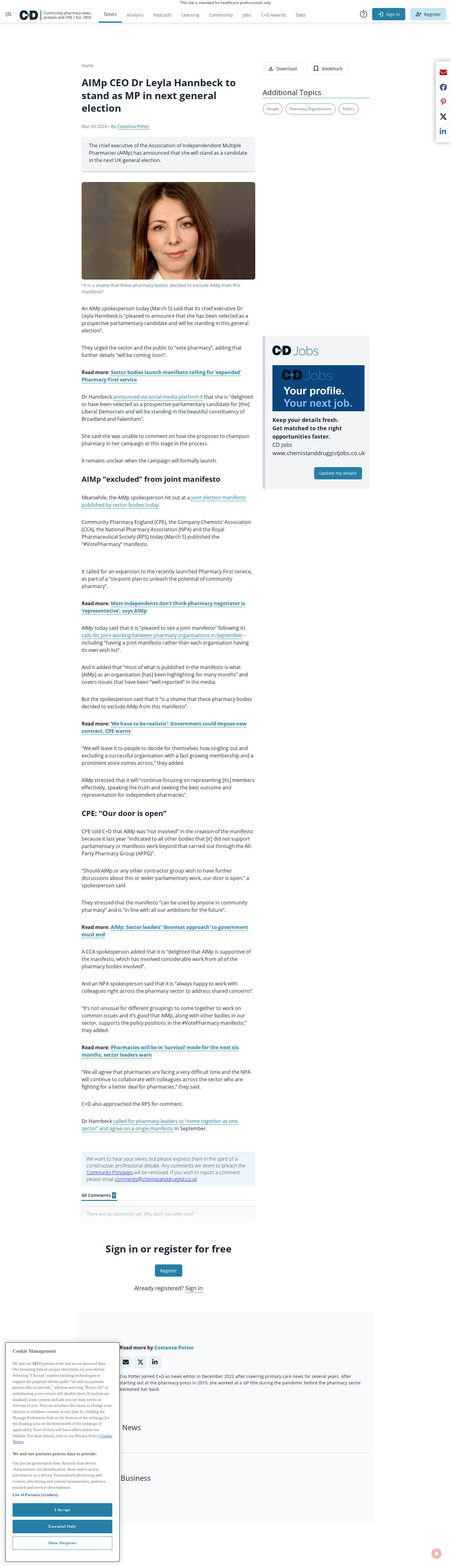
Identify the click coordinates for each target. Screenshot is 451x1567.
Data (303, 16)
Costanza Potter (133, 126)
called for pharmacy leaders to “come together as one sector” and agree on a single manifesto (160, 1125)
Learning (190, 15)
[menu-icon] (8, 14)
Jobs (249, 16)
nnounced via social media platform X (159, 396)
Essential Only (62, 1526)
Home (88, 65)
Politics (349, 108)
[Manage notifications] (436, 1553)
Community (223, 16)
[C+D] (55, 14)
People (273, 108)
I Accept (62, 1509)
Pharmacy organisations (311, 108)
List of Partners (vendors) (35, 1494)
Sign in (194, 1288)
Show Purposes (62, 1543)
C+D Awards (276, 16)
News (110, 14)
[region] (62, 1452)
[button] (363, 14)
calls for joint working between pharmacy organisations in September (162, 635)
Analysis (135, 15)
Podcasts (162, 15)
